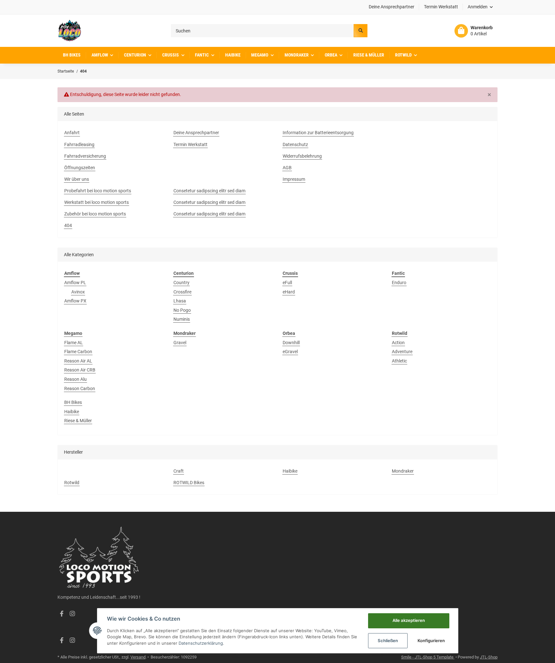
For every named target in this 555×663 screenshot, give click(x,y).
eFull (287, 282)
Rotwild (71, 482)
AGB (287, 167)
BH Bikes (73, 402)
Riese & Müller (78, 420)
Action (398, 342)
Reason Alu (75, 379)
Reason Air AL (78, 360)
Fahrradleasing (79, 144)
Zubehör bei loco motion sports (95, 213)
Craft (178, 471)
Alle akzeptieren (408, 620)
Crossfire (182, 291)
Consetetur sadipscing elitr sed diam (209, 190)
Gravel (179, 342)
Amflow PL (75, 282)
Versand (137, 657)
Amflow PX (75, 300)
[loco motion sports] (69, 30)
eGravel (290, 351)
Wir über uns (76, 179)
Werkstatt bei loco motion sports (96, 202)
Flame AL (73, 342)
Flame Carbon (78, 351)
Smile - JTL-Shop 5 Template (427, 657)
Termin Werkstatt (441, 6)
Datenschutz (295, 144)
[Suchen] (360, 30)
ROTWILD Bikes (188, 482)
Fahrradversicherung (85, 156)
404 (68, 225)
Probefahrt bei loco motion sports (97, 190)
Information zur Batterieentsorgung (318, 132)
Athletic (399, 360)
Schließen (388, 640)
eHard (289, 291)
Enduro (399, 282)
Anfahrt (72, 132)
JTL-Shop (489, 657)
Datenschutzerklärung (201, 643)
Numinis (181, 319)
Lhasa (179, 300)
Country (181, 282)
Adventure (402, 351)
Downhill (291, 342)
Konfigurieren (431, 640)
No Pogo (182, 310)
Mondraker (403, 471)
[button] (480, 7)
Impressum (294, 179)
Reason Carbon (79, 388)
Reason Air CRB (79, 369)
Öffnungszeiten (79, 167)
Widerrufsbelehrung (302, 156)
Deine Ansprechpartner (391, 6)
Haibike (71, 411)
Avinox (78, 291)
